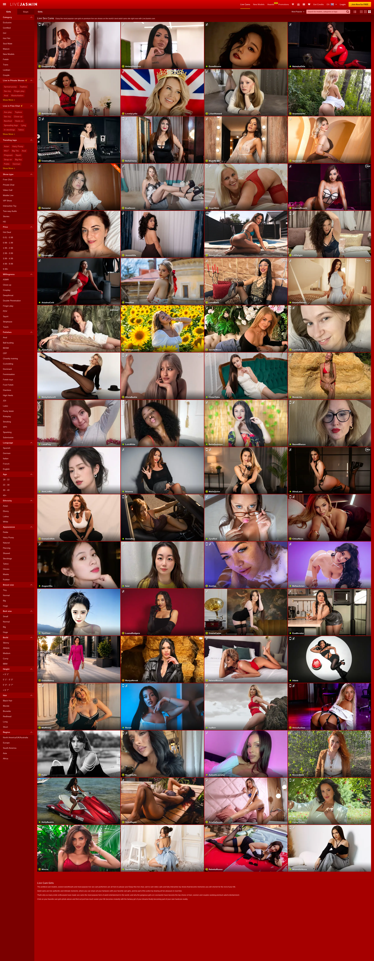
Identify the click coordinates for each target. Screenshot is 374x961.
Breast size (8, 585)
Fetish (6, 59)
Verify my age (246, 383)
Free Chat (7, 179)
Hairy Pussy (17, 146)
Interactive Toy (9, 206)
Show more (8, 100)
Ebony (6, 511)
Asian (6, 146)
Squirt (18, 155)
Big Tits (15, 151)
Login (343, 4)
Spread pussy (10, 87)
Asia (5, 753)
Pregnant (8, 155)
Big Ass (18, 159)
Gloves (6, 569)
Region (6, 732)
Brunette (7, 711)
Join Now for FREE (359, 4)
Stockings (7, 558)
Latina (6, 516)
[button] (361, 11)
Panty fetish (8, 411)
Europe (6, 743)
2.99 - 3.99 (8, 253)
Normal (6, 595)
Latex (5, 406)
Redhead (7, 716)
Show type (8, 174)
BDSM (6, 348)
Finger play (19, 91)
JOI (4, 400)
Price (5, 227)
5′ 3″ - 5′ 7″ (8, 685)
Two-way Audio (10, 211)
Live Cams (245, 4)
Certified (7, 28)
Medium (6, 653)
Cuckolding (8, 364)
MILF (6, 151)
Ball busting (8, 343)
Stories (6, 216)
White (5, 521)
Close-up (18, 116)
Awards (270, 4)
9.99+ (5, 269)
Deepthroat (8, 295)
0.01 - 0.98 (8, 237)
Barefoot (8, 121)
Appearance (9, 527)
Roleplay (7, 416)
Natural (6, 543)
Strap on (8, 159)
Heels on (19, 121)
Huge (5, 606)
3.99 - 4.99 (8, 258)
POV (5, 311)
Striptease (7, 321)
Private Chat (8, 185)
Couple (6, 75)
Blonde (6, 706)
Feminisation (9, 374)
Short (5, 727)
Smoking (7, 421)
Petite (5, 532)
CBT (5, 353)
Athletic (6, 648)
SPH (5, 427)
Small (5, 616)
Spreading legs (11, 125)
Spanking (7, 432)
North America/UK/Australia (15, 737)
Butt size (7, 611)
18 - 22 (6, 479)
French (6, 464)
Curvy (5, 658)
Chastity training (10, 358)
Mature (6, 49)
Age (5, 474)
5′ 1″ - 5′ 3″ (8, 679)
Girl (4, 33)
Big (4, 600)
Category (7, 17)
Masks (6, 574)
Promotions (283, 4)
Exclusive (7, 22)
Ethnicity (7, 500)
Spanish (6, 448)
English (6, 469)
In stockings (9, 130)
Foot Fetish (8, 385)
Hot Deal (7, 232)
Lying (23, 125)
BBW (5, 664)
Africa (5, 758)
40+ (4, 495)
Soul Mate (7, 43)
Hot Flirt (6, 38)
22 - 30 (6, 485)
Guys (25, 12)
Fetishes (7, 332)
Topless (23, 87)
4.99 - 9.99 (8, 264)
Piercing (6, 548)
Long (5, 721)
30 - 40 (6, 490)
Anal (6, 95)
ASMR (6, 279)
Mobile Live (8, 195)
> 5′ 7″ (6, 690)
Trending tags (10, 140)
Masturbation (17, 95)
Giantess (7, 390)
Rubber (6, 579)
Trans (5, 64)
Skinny (6, 643)
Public (6, 164)
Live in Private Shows (13, 80)
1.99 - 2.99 (8, 248)
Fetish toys (8, 379)
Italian (5, 458)
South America (9, 748)
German (16, 164)
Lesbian (6, 70)
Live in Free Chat (11, 106)
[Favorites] (309, 4)
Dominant (7, 369)
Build (5, 637)
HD (4, 221)
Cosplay (6, 290)
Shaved (6, 553)
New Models (258, 4)
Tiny (5, 590)
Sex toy (7, 91)
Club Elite (293, 4)
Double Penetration (12, 300)
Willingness (9, 274)
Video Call (7, 190)
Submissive (8, 437)
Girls (8, 12)
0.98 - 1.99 (8, 243)
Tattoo (21, 130)
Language (8, 443)
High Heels (8, 395)
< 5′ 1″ (6, 674)
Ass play (8, 112)
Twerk (5, 327)
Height (6, 669)
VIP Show (7, 200)
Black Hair (7, 700)
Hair (5, 695)
